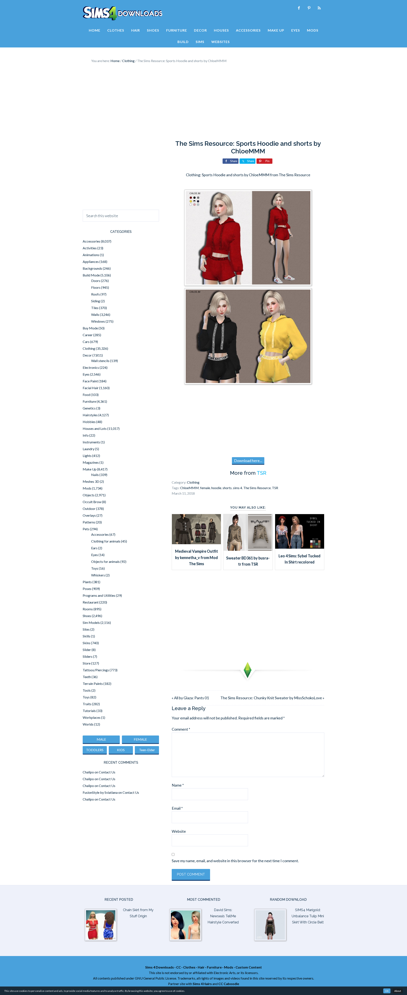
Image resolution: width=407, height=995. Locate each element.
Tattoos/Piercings (96, 670)
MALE (101, 739)
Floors (95, 287)
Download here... (248, 460)
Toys (94, 568)
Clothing (193, 482)
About (397, 990)
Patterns (89, 522)
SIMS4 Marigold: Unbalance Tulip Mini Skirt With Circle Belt (308, 916)
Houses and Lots (95, 428)
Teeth (87, 677)
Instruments (91, 442)
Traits (87, 704)
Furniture (89, 401)
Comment (181, 729)
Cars (86, 342)
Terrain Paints (93, 683)
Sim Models (91, 622)
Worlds (88, 724)
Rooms (88, 609)
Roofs (95, 294)
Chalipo (88, 772)
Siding (95, 301)
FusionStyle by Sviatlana (100, 792)
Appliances (91, 262)
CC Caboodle (228, 984)
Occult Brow (92, 502)
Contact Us (107, 772)
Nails (95, 475)
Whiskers (98, 575)
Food (86, 395)
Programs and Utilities (99, 595)
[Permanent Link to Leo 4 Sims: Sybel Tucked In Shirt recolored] (299, 547)
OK (387, 990)
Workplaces (91, 717)
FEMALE (140, 739)
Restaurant (91, 602)
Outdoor (89, 509)
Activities (90, 248)
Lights (87, 456)
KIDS (121, 750)
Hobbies (89, 422)
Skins (86, 643)
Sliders (87, 656)
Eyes (86, 374)
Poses (87, 589)
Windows (98, 321)
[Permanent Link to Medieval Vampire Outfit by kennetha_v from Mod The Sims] (196, 542)
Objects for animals (105, 561)
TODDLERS (94, 750)
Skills (86, 636)
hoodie (216, 488)
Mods (87, 488)
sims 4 (237, 488)
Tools (87, 690)
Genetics (89, 408)
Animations (91, 255)
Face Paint (90, 381)
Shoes (87, 616)
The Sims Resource (257, 488)
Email (177, 808)
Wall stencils (100, 361)
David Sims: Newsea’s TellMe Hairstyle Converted (223, 916)
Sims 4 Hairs (202, 984)
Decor (87, 355)
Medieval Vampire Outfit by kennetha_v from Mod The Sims (196, 557)
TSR (261, 473)
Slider (87, 650)
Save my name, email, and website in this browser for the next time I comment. (235, 860)
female (205, 488)
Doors (95, 281)
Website (179, 831)
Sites (86, 629)
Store (87, 663)
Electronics (91, 367)
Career (88, 335)
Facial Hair (91, 388)
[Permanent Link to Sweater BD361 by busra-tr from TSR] (247, 549)
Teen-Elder (147, 750)
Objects (89, 495)
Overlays (89, 515)
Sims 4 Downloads (122, 13)
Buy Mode (90, 328)
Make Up (89, 469)
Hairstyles (90, 415)
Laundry (88, 449)
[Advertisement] (203, 101)
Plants (87, 582)
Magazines (91, 462)
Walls (95, 314)
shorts (227, 488)
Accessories (91, 241)
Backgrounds (92, 268)
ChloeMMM (189, 488)
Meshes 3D (91, 481)
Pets (86, 529)
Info (86, 435)
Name (178, 785)
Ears (94, 548)
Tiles (94, 308)
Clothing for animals (105, 541)
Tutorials (89, 711)
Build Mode (91, 275)
